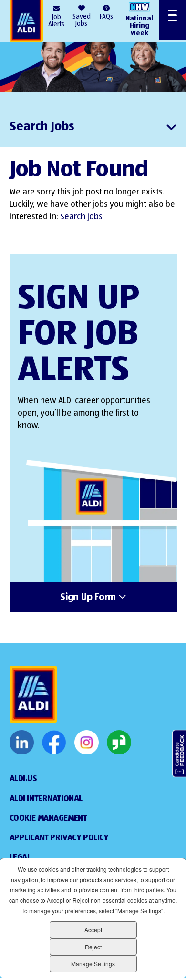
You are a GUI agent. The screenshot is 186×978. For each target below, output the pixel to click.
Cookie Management (48, 818)
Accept (93, 930)
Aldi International (46, 799)
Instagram (86, 742)
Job (56, 21)
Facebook (54, 742)
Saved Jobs (81, 20)
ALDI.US (23, 778)
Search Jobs (42, 127)
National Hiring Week (139, 26)
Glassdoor (119, 742)
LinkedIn (22, 742)
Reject (93, 947)
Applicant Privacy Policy (59, 838)
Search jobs (81, 217)
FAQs (106, 16)
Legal (20, 857)
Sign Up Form (88, 597)
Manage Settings (93, 963)
